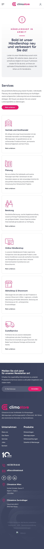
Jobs (3, 442)
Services (4, 439)
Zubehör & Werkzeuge (31, 442)
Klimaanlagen (29, 432)
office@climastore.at (15, 470)
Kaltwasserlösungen (31, 439)
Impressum (12, 525)
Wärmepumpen (29, 435)
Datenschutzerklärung (28, 525)
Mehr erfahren (10, 107)
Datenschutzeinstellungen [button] (22, 528)
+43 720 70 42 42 (13, 465)
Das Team (5, 435)
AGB (18, 525)
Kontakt (4, 446)
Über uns (5, 432)
